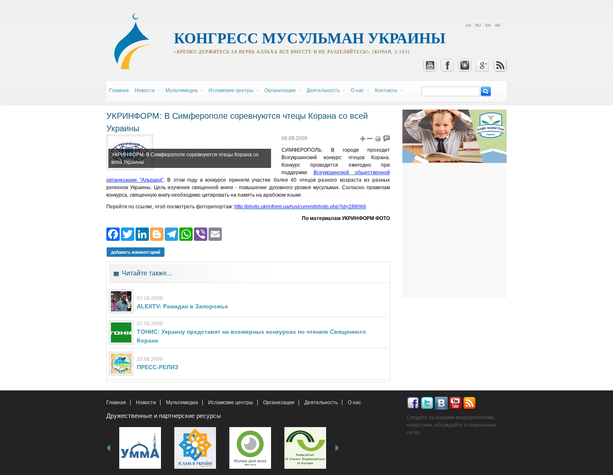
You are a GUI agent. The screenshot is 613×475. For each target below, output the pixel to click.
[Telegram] (171, 233)
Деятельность (321, 402)
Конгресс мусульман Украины (309, 38)
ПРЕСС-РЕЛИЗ (157, 367)
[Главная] (136, 68)
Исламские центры (230, 402)
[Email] (215, 233)
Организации (278, 402)
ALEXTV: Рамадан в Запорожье (182, 306)
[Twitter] (127, 233)
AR (497, 25)
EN (488, 25)
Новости (146, 402)
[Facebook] (113, 233)
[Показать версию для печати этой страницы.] (377, 138)
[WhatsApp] (186, 233)
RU (478, 25)
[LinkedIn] (142, 233)
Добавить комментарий (135, 252)
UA (468, 25)
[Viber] (200, 233)
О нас (354, 402)
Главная (119, 90)
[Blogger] (156, 233)
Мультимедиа (182, 402)
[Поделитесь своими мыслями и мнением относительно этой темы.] (386, 138)
